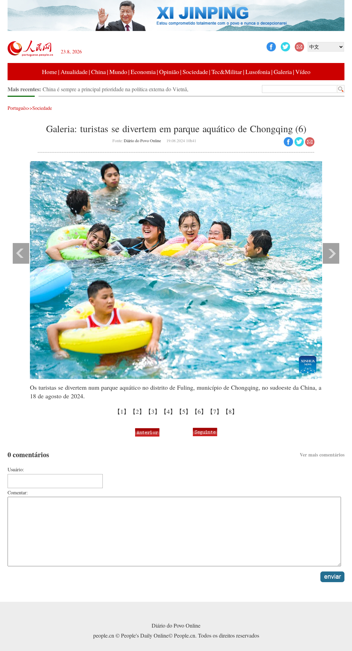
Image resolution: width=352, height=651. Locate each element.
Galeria (283, 71)
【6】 (199, 411)
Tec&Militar (226, 71)
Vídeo (302, 71)
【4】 (168, 411)
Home (49, 71)
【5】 (183, 411)
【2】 (137, 411)
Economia (143, 71)
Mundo (118, 71)
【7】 (214, 411)
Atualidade (74, 71)
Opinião (169, 71)
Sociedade (195, 71)
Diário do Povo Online (142, 140)
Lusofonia (257, 71)
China (98, 71)
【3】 (153, 411)
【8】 (230, 411)
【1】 (122, 411)
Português (17, 108)
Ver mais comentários (322, 454)
